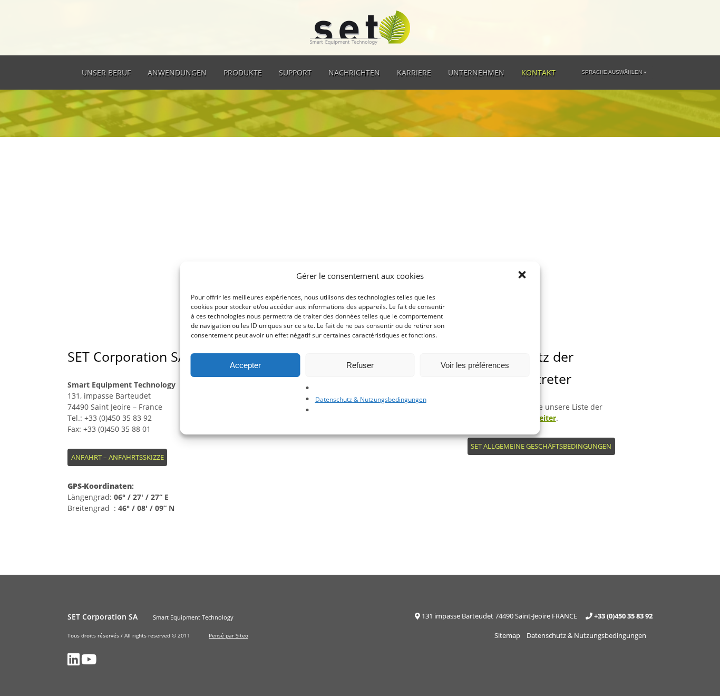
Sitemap (507, 635)
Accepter (245, 365)
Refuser (360, 365)
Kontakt (538, 72)
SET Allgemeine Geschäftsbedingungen (541, 446)
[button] (523, 275)
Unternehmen (476, 72)
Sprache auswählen (611, 72)
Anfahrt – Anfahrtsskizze (117, 457)
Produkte (242, 72)
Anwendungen (177, 72)
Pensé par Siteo (228, 635)
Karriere (414, 72)
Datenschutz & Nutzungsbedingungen (370, 399)
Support (295, 72)
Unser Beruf (106, 72)
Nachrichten (354, 72)
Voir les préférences (475, 365)
